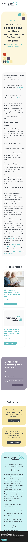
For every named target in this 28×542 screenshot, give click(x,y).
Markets (8, 44)
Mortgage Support (17, 44)
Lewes (20, 526)
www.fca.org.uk (9, 489)
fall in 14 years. (18, 97)
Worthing (13, 526)
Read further (10, 304)
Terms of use (9, 466)
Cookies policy (18, 466)
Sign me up (17, 385)
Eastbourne (14, 530)
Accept (4, 539)
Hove (13, 528)
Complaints (18, 464)
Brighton (7, 530)
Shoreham (7, 528)
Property (17, 46)
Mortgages (10, 46)
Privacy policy (9, 464)
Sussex (6, 526)
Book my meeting (14, 421)
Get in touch (12, 238)
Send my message (14, 442)
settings (17, 537)
